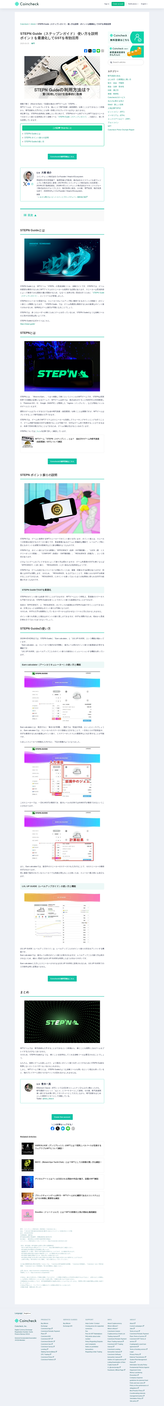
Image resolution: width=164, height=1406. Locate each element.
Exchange (44, 1326)
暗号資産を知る (114, 76)
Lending (43, 1349)
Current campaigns (136, 1326)
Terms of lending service (138, 1349)
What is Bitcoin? (113, 1326)
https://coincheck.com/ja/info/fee (40, 1272)
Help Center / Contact (92, 1323)
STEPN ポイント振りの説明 (36, 138)
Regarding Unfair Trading (93, 1352)
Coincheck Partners (47, 1359)
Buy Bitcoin (44, 1323)
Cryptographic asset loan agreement (138, 1345)
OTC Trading (45, 1354)
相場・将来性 (113, 94)
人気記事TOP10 (114, 108)
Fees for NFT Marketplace (93, 1334)
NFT (33, 43)
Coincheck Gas (46, 1344)
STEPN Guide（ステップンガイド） (73, 117)
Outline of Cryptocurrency (116, 1359)
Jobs (131, 1328)
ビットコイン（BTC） (117, 112)
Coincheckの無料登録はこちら (62, 157)
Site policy (133, 1401)
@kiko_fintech (48, 1099)
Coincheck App (46, 1328)
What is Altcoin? (113, 1328)
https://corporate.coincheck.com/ (57, 1241)
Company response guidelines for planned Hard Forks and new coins (139, 1380)
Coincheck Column (114, 1331)
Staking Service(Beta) (48, 1352)
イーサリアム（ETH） (117, 115)
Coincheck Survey (47, 1347)
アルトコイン (113, 122)
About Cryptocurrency (115, 1323)
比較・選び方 (113, 90)
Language (18, 1313)
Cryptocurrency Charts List (116, 1334)
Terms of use (134, 1331)
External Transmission (137, 1357)
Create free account (62, 1117)
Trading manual (113, 1336)
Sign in (106, 4)
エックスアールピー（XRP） (119, 119)
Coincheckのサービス (116, 97)
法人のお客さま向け (116, 101)
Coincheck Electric (47, 1341)
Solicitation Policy (135, 1398)
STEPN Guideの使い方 (34, 142)
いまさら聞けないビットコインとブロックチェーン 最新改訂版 (62, 197)
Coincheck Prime (46, 1357)
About (132, 1323)
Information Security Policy (138, 1365)
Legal (132, 1352)
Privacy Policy (134, 1354)
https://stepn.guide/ (27, 324)
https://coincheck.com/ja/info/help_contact (41, 1270)
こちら (38, 431)
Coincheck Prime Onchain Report (121, 130)
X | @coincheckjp (113, 1367)
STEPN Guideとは (32, 134)
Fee (86, 1331)
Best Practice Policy (136, 1391)
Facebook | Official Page (115, 1370)
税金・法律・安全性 (116, 87)
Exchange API (67, 1326)
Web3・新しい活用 (115, 105)
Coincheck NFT (46, 1339)
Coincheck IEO (46, 1336)
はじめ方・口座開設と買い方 (119, 79)
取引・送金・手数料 (116, 83)
